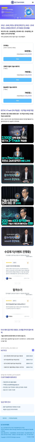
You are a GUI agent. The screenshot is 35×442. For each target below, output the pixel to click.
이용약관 (5, 418)
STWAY (33, 437)
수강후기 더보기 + (29, 256)
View (17, 59)
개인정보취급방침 (13, 418)
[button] (2, 12)
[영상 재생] (17, 133)
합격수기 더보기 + (29, 294)
